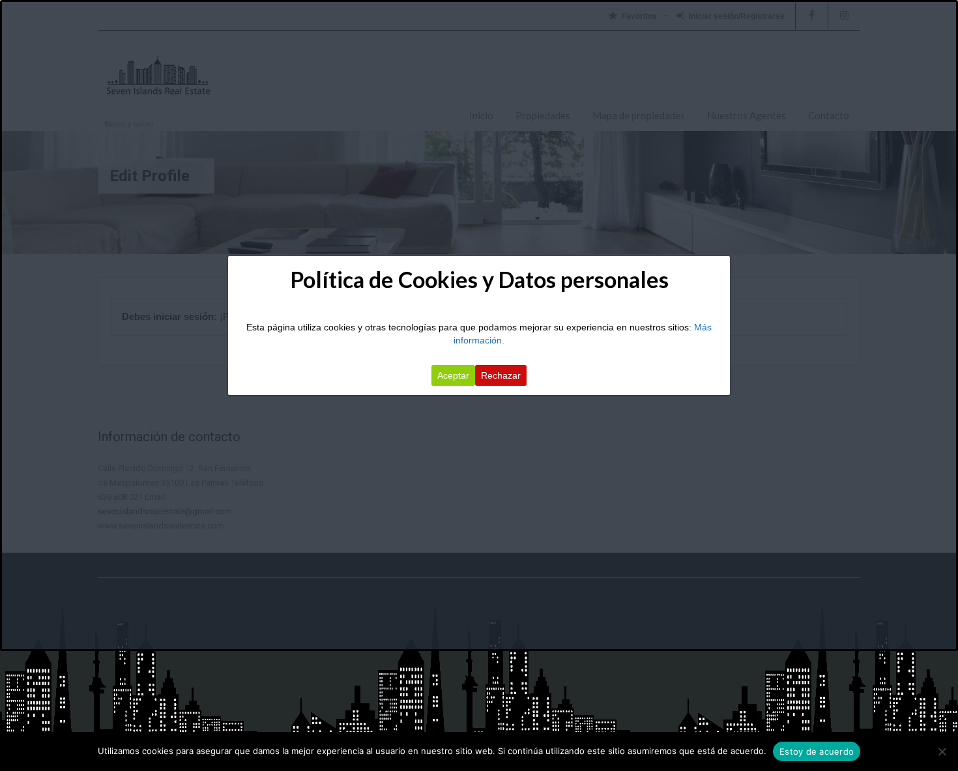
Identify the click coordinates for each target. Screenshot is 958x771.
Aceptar (453, 375)
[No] (941, 751)
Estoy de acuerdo (816, 751)
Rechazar (501, 375)
